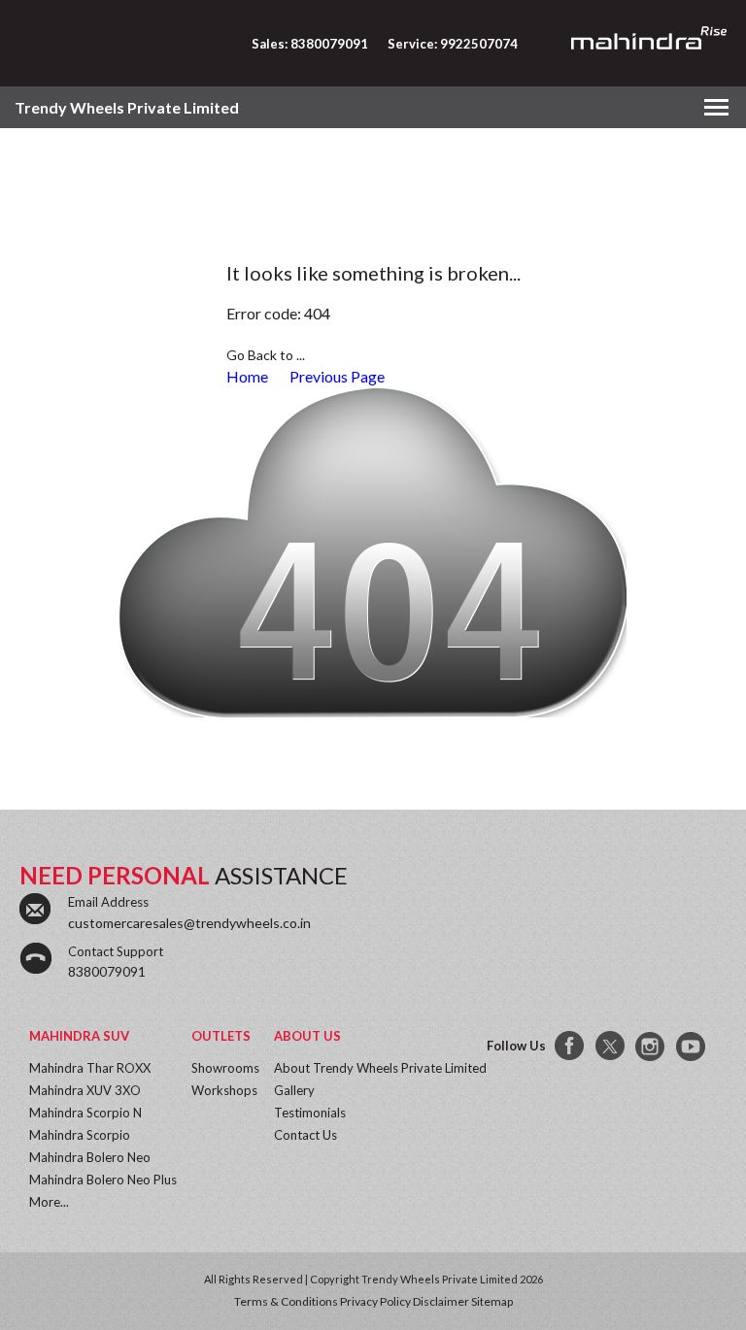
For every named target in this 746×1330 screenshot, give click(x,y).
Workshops (224, 1090)
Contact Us (305, 1135)
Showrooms (225, 1068)
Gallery (294, 1090)
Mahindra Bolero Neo (90, 1157)
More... (49, 1202)
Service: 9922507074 (453, 43)
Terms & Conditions (286, 1301)
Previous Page (337, 376)
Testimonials (310, 1112)
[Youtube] (692, 1046)
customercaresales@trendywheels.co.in (189, 922)
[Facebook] (570, 1046)
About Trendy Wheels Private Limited (380, 1068)
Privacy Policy (375, 1301)
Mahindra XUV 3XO (85, 1090)
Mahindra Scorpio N (85, 1112)
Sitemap (492, 1301)
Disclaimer (441, 1301)
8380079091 (107, 971)
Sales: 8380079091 (310, 43)
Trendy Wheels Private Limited (127, 107)
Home (247, 376)
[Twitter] (610, 1046)
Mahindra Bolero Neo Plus (103, 1179)
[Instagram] (651, 1046)
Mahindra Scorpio (79, 1135)
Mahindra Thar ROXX (90, 1068)
